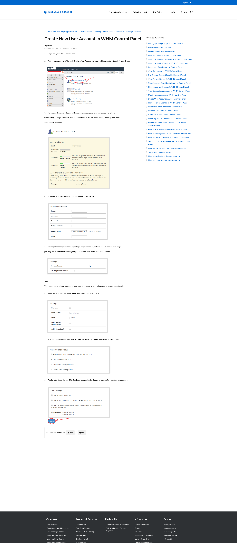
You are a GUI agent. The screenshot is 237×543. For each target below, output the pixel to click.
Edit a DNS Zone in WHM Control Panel (165, 106)
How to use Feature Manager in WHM (164, 156)
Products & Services (118, 12)
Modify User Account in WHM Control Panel (167, 95)
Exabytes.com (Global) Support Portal (60, 31)
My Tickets (158, 12)
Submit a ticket (140, 12)
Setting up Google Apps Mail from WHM (165, 43)
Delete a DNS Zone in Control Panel (163, 110)
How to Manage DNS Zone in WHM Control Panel (169, 133)
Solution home (86, 31)
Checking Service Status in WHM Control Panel (168, 63)
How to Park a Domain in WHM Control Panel (167, 103)
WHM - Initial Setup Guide (159, 47)
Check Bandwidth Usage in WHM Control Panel (168, 87)
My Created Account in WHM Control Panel (167, 75)
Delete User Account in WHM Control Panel (167, 99)
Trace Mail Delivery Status (159, 152)
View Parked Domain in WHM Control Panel (167, 79)
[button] (191, 12)
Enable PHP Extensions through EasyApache (167, 148)
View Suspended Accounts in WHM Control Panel (169, 91)
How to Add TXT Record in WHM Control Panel (168, 137)
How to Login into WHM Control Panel (164, 55)
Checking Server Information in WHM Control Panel (170, 59)
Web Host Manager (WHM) (128, 31)
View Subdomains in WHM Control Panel (165, 71)
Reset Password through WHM (161, 51)
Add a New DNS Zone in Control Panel (164, 114)
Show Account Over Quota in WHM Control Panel (169, 83)
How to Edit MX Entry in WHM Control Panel (167, 129)
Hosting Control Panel (104, 31)
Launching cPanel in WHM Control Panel (165, 67)
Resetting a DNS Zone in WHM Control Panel (167, 118)
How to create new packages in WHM (164, 160)
